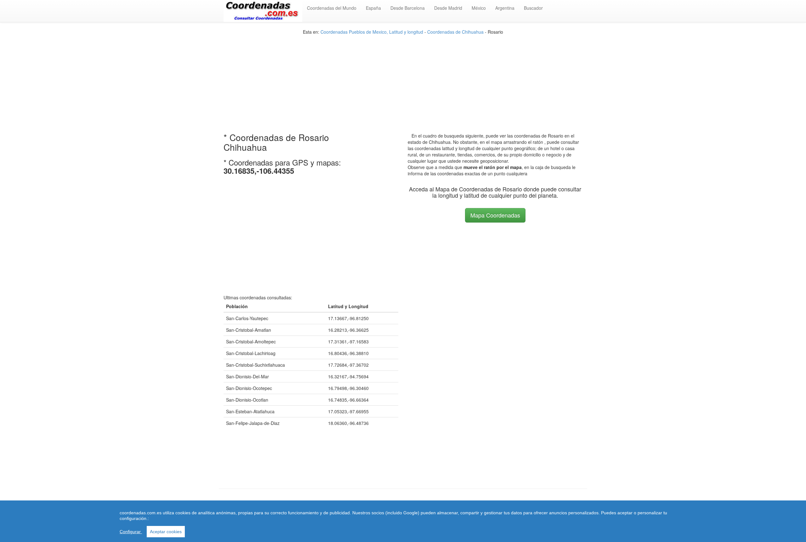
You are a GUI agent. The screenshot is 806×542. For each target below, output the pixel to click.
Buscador (533, 8)
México (479, 8)
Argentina (504, 8)
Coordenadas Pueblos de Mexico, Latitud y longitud (372, 32)
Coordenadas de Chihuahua (455, 32)
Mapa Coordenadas (495, 215)
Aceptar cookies (166, 531)
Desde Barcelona (407, 8)
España (373, 8)
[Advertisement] (403, 79)
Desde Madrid (448, 8)
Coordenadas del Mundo (331, 8)
